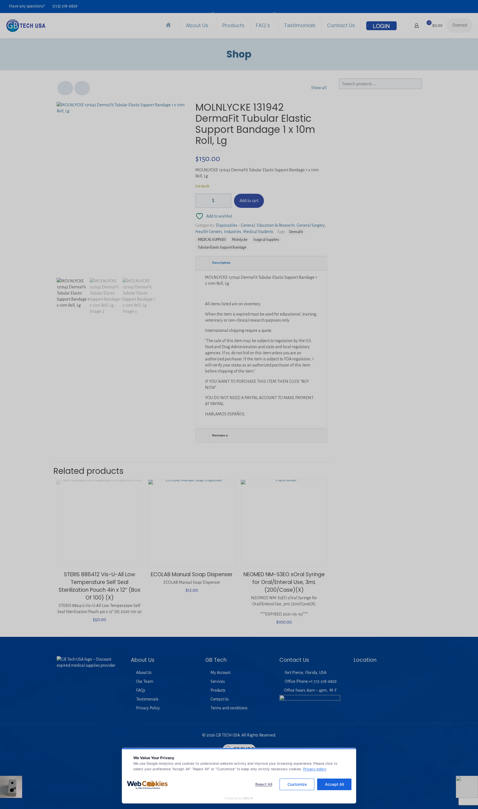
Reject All (263, 784)
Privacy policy (314, 769)
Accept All (334, 784)
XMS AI (248, 798)
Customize (297, 784)
